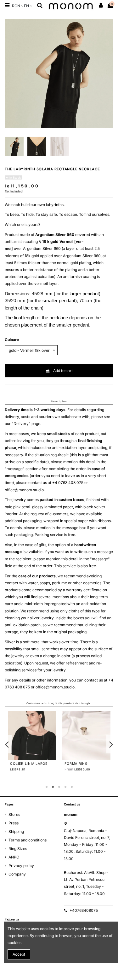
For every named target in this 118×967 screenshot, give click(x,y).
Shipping (16, 831)
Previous (7, 744)
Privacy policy (21, 865)
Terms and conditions (27, 840)
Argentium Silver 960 (54, 234)
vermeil (41, 283)
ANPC (13, 857)
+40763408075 (84, 910)
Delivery (21, 423)
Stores (14, 814)
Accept (19, 954)
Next (111, 744)
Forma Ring (76, 764)
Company (17, 874)
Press (13, 823)
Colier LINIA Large (29, 764)
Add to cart (63, 370)
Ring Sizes (17, 848)
